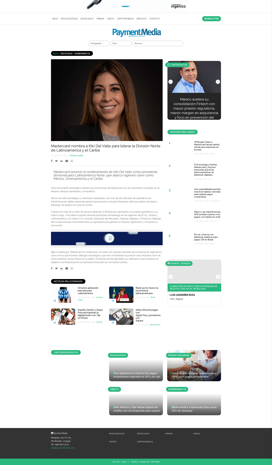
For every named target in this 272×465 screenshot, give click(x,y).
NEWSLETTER (211, 19)
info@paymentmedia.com (63, 448)
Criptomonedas (125, 19)
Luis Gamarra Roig (182, 294)
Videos (110, 19)
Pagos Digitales (69, 19)
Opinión (100, 19)
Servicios (141, 19)
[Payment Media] (137, 29)
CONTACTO (154, 19)
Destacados (86, 19)
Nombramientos (82, 53)
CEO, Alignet (176, 299)
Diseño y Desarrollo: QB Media (145, 462)
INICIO (55, 19)
